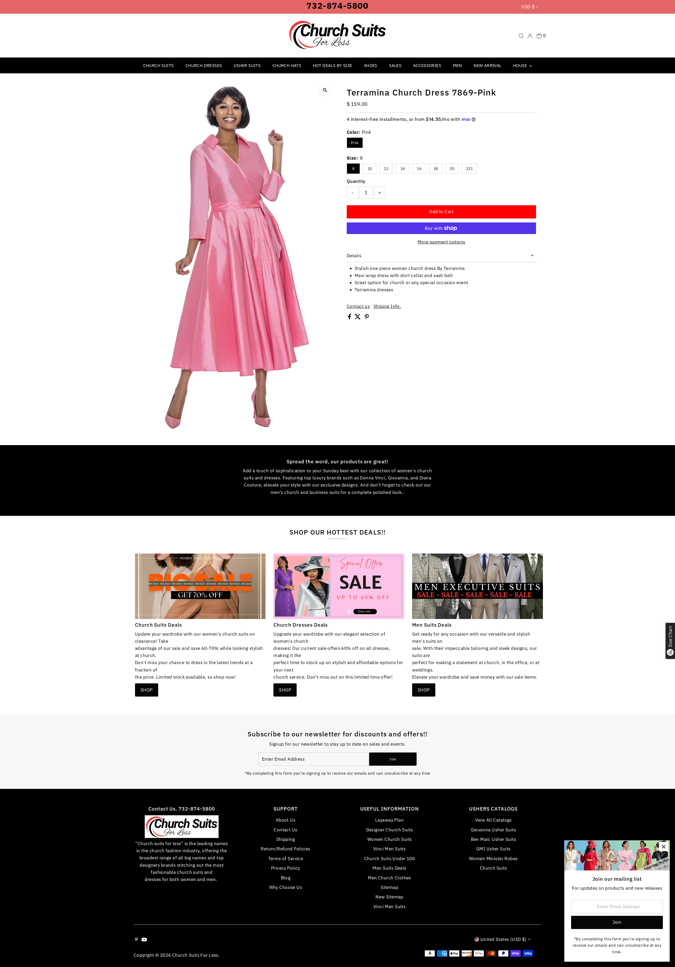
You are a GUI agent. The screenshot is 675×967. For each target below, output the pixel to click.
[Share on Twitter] (358, 318)
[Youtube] (144, 939)
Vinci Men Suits (389, 849)
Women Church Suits (389, 839)
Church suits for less (195, 955)
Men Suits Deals (389, 868)
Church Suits (158, 65)
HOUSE (520, 65)
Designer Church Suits (389, 830)
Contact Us (285, 830)
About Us (285, 820)
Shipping (285, 839)
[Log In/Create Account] (530, 36)
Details (354, 256)
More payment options (441, 242)
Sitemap (389, 887)
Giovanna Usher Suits (493, 830)
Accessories (427, 65)
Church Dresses (203, 65)
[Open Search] (521, 36)
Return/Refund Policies (285, 849)
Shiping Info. (387, 306)
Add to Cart (441, 212)
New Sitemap (389, 897)
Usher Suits (247, 65)
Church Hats (286, 65)
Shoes (370, 65)
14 (403, 168)
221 (469, 168)
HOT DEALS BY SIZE (332, 65)
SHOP (147, 690)
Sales (395, 65)
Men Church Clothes (389, 878)
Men (457, 65)
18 (435, 168)
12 (386, 168)
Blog (286, 878)
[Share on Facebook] (350, 318)
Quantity (356, 181)
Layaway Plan (389, 820)
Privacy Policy (285, 868)
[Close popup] (663, 846)
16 (419, 168)
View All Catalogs (493, 820)
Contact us (358, 306)
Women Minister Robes (493, 858)
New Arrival (487, 65)
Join (392, 759)
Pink (355, 142)
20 (452, 168)
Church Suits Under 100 (389, 858)
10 (370, 168)
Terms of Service (285, 858)
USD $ (528, 7)
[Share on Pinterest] (367, 318)
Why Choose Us (285, 887)
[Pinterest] (136, 939)
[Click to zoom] (325, 90)
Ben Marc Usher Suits (493, 839)
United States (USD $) (503, 939)
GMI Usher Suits (493, 849)
